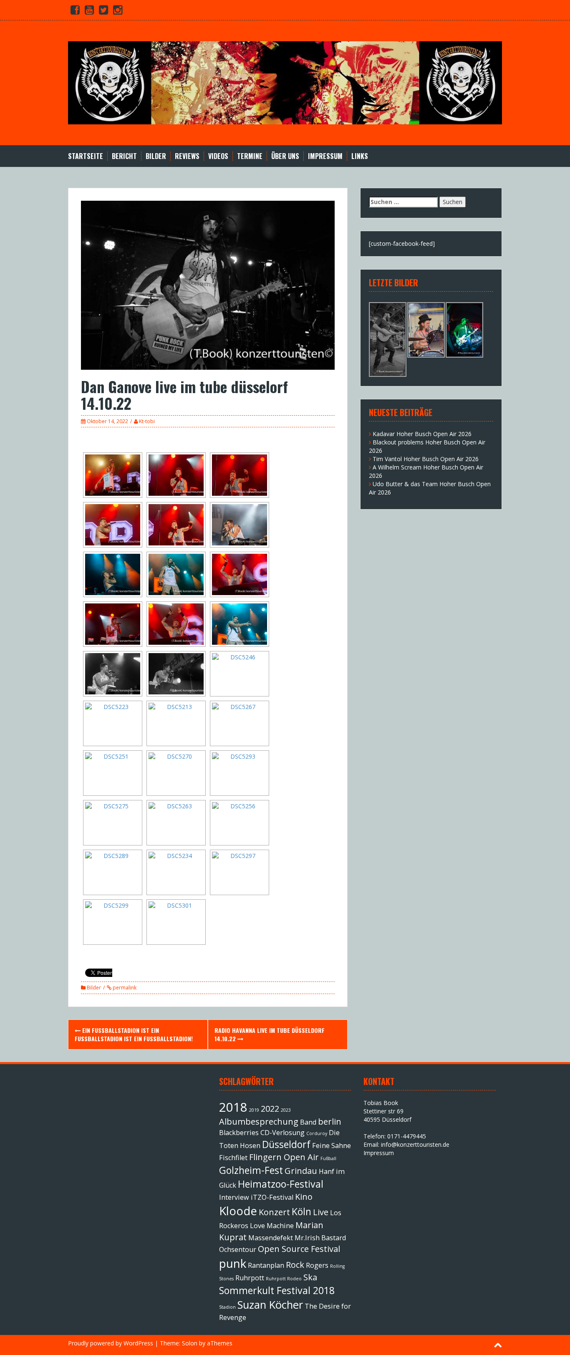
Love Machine (272, 1225)
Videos (218, 156)
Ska (310, 1277)
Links (359, 156)
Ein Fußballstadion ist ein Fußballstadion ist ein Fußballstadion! (134, 1034)
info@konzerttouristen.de (415, 1144)
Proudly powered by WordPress (110, 1343)
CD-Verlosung (282, 1132)
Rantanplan (266, 1265)
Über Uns (285, 156)
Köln (301, 1211)
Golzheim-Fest (251, 1170)
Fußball (328, 1158)
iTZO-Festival (272, 1197)
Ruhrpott (249, 1277)
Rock (295, 1264)
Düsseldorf (286, 1144)
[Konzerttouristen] (285, 82)
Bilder (156, 156)
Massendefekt (270, 1237)
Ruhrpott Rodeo (284, 1279)
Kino (304, 1196)
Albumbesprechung (258, 1121)
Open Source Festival (299, 1248)
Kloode (238, 1211)
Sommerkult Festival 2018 (277, 1290)
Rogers (317, 1265)
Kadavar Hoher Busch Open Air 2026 (422, 434)
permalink (123, 987)
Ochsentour (237, 1249)
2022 (270, 1108)
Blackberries (239, 1132)
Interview (234, 1197)
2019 (254, 1110)
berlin (329, 1121)
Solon (189, 1343)
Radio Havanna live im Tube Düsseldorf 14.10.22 (269, 1034)
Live (320, 1212)
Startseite (85, 156)
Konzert (274, 1212)
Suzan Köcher (270, 1304)
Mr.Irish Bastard (320, 1237)
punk (232, 1263)
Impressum (325, 156)
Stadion (227, 1307)
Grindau (301, 1170)
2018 (233, 1107)
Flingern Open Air (284, 1157)
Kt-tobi (147, 421)
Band (308, 1122)
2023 (286, 1110)
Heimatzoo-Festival (280, 1184)
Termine (249, 156)
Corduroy (316, 1133)
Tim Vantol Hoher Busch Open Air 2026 (426, 459)
